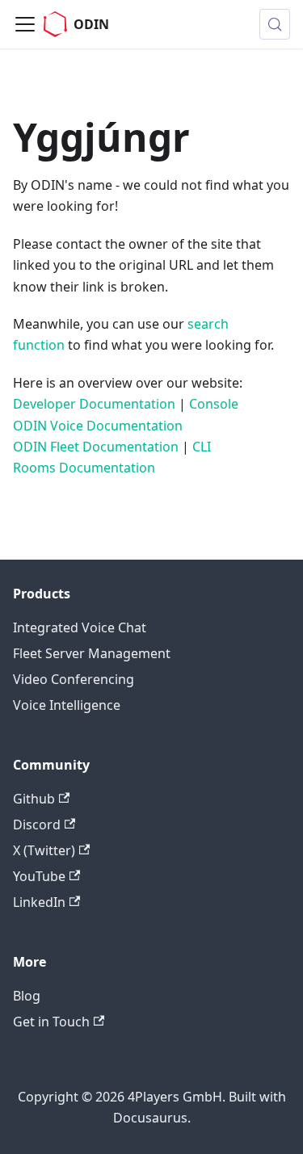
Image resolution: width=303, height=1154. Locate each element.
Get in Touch (51, 1021)
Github (34, 799)
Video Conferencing (73, 679)
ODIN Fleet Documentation (96, 446)
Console (213, 404)
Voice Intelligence (66, 705)
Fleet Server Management (91, 653)
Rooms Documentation (84, 467)
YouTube (39, 876)
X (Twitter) (44, 850)
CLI (201, 446)
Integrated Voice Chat (79, 627)
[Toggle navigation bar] (25, 24)
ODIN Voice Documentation (98, 425)
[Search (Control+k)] (274, 24)
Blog (26, 996)
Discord (37, 824)
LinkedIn (39, 902)
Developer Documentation (94, 404)
